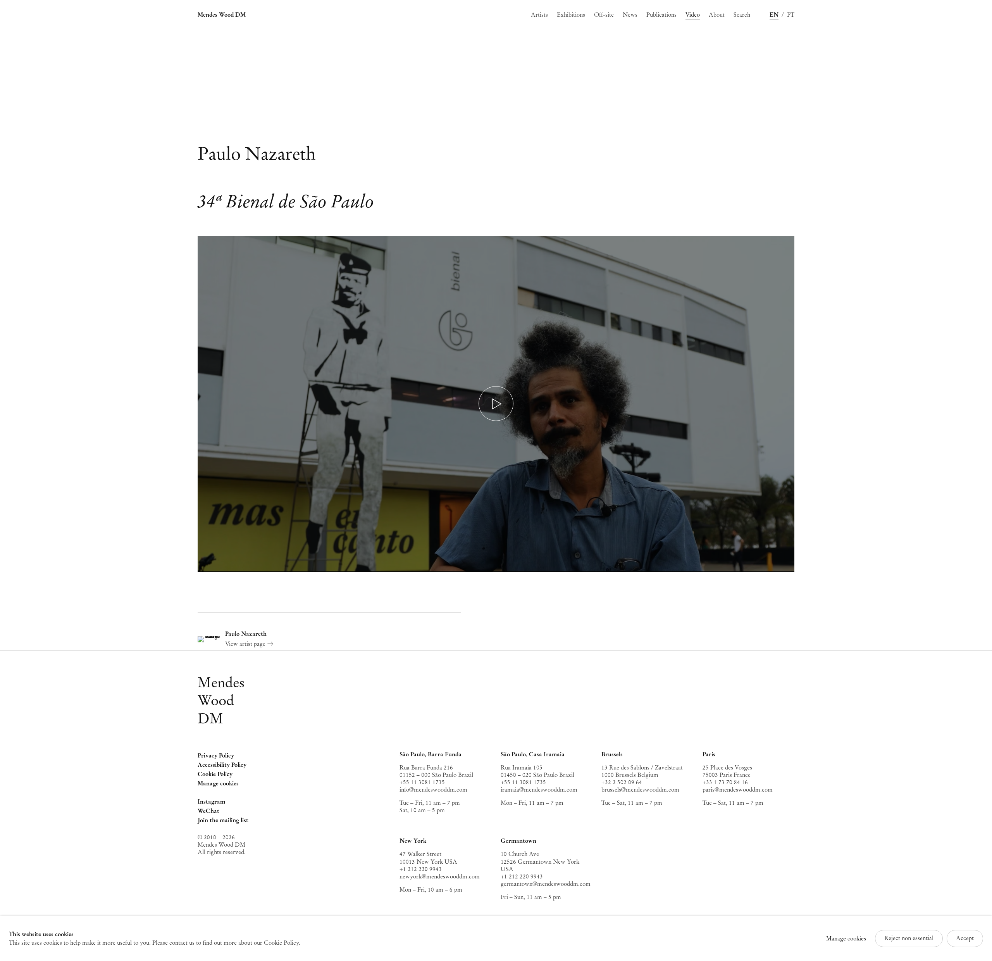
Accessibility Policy (222, 764)
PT (790, 14)
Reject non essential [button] (908, 938)
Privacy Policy (216, 755)
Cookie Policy (215, 774)
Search (742, 14)
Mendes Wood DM (222, 14)
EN (774, 14)
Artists (539, 14)
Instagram (211, 802)
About (717, 14)
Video (692, 14)
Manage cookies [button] (218, 783)
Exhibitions (571, 14)
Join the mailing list (223, 820)
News (630, 14)
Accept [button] (965, 938)
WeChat (208, 811)
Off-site (604, 14)
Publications (661, 14)
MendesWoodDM (221, 700)
